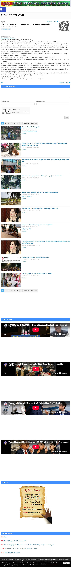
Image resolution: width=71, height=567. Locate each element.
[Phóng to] (4, 22)
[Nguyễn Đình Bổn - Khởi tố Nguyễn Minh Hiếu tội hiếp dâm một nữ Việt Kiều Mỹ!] (11, 166)
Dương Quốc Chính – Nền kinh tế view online (35, 257)
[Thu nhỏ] (2, 22)
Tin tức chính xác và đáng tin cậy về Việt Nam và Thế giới (21, 548)
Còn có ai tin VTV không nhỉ (30, 127)
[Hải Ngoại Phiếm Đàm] (35, 3)
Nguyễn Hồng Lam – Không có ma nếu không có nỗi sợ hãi (40, 208)
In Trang (2, 83)
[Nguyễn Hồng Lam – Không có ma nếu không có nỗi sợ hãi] (11, 215)
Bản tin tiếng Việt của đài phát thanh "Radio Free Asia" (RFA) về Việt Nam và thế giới (28, 545)
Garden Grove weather (35, 317)
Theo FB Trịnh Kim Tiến (8, 38)
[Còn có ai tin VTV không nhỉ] (11, 133)
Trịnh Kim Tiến (6, 29)
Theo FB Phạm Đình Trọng (29, 131)
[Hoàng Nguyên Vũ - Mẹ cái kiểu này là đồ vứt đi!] (11, 280)
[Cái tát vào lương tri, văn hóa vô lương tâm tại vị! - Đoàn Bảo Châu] (11, 182)
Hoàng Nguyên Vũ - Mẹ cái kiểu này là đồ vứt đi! (37, 273)
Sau (55, 21)
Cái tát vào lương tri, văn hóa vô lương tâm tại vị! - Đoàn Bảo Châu (42, 176)
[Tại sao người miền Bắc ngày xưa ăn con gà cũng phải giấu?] (11, 198)
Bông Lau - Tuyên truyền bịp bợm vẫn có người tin (37, 224)
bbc (5, 537)
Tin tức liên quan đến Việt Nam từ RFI (15, 541)
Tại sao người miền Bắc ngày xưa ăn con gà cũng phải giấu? (40, 192)
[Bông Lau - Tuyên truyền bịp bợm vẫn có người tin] (11, 231)
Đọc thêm (24, 133)
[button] (2, 9)
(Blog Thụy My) (26, 229)
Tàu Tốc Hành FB (27, 196)
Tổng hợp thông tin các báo (12, 552)
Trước (50, 21)
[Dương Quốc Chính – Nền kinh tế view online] (11, 264)
